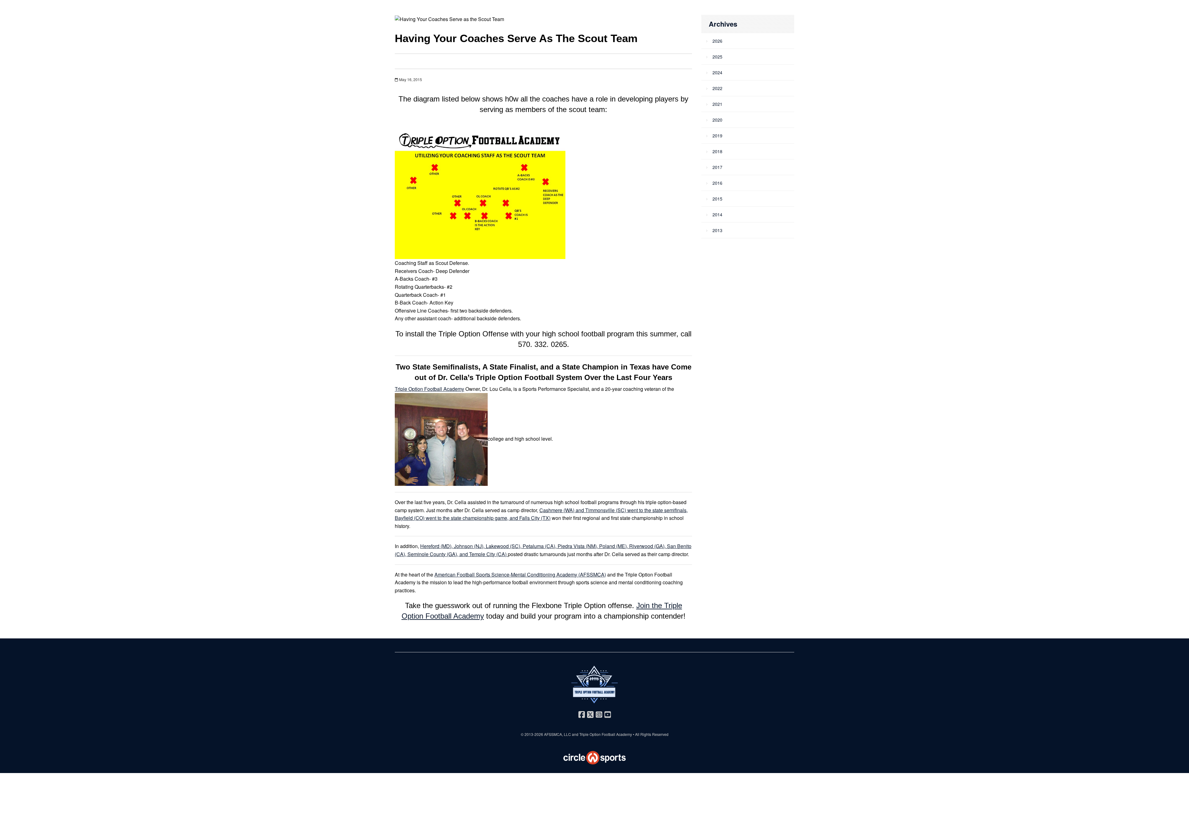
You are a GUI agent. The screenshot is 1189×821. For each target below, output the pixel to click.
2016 (717, 183)
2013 (717, 230)
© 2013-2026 (532, 734)
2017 (717, 167)
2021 (717, 104)
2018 (717, 151)
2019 (717, 135)
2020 (717, 120)
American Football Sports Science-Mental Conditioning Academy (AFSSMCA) (520, 574)
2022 (717, 88)
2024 (717, 72)
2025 (717, 57)
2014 (717, 214)
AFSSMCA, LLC (557, 734)
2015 (717, 199)
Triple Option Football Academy (429, 388)
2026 (717, 41)
